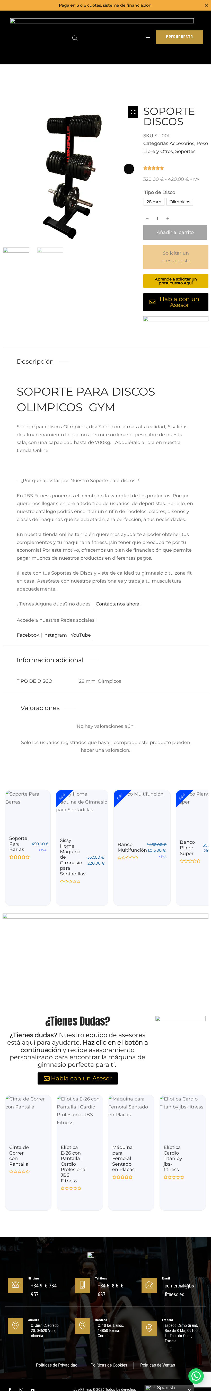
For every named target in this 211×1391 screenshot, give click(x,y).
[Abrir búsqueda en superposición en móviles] (74, 37)
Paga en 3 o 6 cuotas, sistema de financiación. (105, 5)
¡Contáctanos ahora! (117, 604)
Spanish (165, 1387)
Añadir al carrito (175, 232)
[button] (196, 1376)
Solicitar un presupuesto (175, 256)
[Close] (206, 5)
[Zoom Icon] (133, 112)
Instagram (55, 635)
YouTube (81, 635)
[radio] (154, 202)
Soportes (185, 151)
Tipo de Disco (159, 192)
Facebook (28, 635)
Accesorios (182, 143)
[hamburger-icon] (148, 37)
